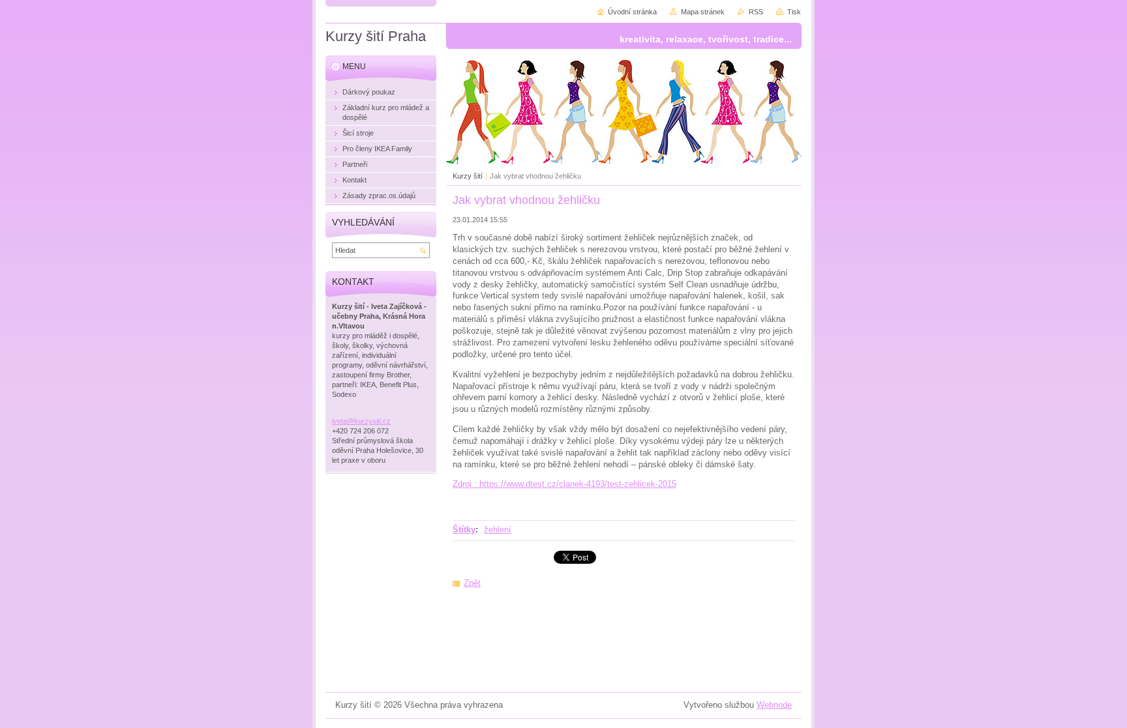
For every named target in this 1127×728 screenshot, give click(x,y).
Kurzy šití (468, 176)
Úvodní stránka (632, 12)
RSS (756, 12)
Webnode (774, 705)
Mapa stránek (703, 12)
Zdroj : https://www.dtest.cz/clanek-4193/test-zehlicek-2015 (564, 484)
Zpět (472, 583)
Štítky (464, 529)
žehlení (497, 529)
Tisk (794, 12)
